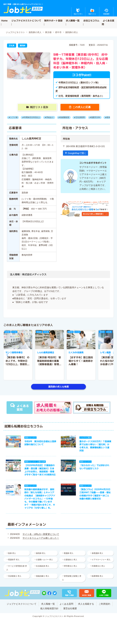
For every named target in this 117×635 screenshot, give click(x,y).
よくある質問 (108, 22)
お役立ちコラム (91, 20)
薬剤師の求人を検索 (58, 386)
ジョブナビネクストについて (26, 20)
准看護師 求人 (97, 553)
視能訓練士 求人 (42, 576)
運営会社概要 (70, 608)
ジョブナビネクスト (15, 32)
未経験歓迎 (64, 117)
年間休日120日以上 (32, 117)
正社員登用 (80, 117)
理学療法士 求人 (70, 566)
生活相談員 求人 (42, 566)
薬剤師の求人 (35, 32)
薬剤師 (22, 45)
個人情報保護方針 (49, 608)
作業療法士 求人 (98, 566)
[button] (7, 355)
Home (4, 20)
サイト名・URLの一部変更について (41, 534)
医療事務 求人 (97, 576)
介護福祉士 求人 (70, 560)
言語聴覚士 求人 (14, 576)
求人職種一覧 (73, 20)
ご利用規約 (104, 604)
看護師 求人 (68, 553)
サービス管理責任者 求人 (16, 568)
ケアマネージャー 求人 (101, 560)
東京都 (48, 32)
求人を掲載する (86, 604)
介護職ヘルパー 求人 (44, 560)
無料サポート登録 (53, 20)
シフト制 (14, 117)
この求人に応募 (82, 107)
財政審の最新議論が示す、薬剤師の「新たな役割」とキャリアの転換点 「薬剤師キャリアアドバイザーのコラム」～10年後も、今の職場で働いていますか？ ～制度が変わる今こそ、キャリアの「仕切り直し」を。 (39, 498)
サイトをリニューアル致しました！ (41, 538)
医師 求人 (12, 553)
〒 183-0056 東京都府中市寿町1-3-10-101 (84, 146)
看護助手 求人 (14, 560)
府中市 (58, 32)
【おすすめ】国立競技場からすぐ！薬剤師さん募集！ (81, 360)
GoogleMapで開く (77, 153)
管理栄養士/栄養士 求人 (71, 578)
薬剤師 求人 (41, 553)
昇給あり (50, 117)
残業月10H (95, 117)
